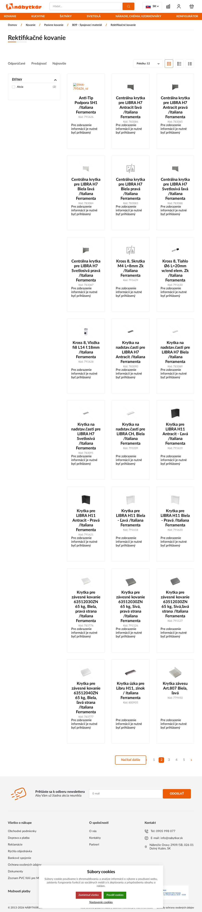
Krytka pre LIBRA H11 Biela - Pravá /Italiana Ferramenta (175, 518)
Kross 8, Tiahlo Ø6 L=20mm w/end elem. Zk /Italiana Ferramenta (175, 270)
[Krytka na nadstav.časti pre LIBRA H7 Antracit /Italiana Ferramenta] (130, 332)
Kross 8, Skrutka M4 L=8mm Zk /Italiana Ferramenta (130, 268)
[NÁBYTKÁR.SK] (23, 6)
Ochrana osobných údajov (24, 864)
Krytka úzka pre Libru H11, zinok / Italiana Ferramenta (130, 691)
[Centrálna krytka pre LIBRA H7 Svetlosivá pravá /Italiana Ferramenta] (86, 250)
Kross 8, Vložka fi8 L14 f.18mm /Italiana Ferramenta (86, 350)
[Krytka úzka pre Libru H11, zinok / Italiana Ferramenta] (130, 672)
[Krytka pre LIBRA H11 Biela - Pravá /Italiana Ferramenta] (175, 500)
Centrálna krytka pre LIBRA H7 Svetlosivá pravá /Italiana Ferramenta (85, 270)
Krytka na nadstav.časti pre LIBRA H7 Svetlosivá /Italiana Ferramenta (86, 436)
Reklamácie (15, 844)
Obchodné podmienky (22, 831)
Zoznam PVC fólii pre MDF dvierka (30, 878)
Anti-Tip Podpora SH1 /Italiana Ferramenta (86, 105)
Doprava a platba (18, 837)
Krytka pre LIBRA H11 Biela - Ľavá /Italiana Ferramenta (130, 518)
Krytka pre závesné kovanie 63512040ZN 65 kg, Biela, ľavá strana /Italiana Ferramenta (86, 698)
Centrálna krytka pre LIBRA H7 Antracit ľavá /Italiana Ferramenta (130, 107)
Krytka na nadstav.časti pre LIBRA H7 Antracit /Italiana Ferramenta (130, 352)
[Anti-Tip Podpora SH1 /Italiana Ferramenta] (86, 87)
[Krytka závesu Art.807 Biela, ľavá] (175, 672)
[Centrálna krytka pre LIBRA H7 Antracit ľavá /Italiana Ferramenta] (130, 87)
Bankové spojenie (19, 858)
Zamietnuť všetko (89, 895)
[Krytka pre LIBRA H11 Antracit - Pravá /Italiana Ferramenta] (86, 500)
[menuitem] (10, 16)
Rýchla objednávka (20, 851)
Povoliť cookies (115, 895)
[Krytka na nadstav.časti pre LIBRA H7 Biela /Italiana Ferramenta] (175, 332)
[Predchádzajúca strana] (146, 760)
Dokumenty (15, 871)
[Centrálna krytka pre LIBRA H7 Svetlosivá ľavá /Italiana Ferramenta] (175, 168)
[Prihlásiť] (178, 6)
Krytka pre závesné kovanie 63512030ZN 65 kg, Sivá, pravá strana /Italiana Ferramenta (130, 607)
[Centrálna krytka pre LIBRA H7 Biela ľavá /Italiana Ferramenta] (86, 168)
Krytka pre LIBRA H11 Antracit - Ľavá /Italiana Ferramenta (175, 434)
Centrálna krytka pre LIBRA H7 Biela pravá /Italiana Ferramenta (130, 189)
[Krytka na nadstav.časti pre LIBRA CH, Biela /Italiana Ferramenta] (130, 413)
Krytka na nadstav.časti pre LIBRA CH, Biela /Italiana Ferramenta (130, 434)
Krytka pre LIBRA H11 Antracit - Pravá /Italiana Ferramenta (86, 520)
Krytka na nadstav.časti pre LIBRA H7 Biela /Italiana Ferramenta (175, 352)
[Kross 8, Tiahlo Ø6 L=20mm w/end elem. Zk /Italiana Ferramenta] (175, 250)
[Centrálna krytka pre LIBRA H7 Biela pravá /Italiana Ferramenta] (130, 168)
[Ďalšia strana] (191, 760)
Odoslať (177, 793)
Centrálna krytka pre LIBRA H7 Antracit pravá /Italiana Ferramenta (175, 107)
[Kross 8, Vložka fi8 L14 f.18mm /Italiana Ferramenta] (86, 332)
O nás (93, 831)
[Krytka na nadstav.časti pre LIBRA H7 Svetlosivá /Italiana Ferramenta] (86, 413)
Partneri (94, 844)
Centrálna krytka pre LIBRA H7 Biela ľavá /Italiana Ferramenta (85, 189)
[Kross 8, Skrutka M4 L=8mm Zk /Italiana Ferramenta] (130, 250)
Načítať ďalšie (130, 759)
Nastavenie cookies (101, 902)
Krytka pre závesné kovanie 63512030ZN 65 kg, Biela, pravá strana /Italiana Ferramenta (86, 607)
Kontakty (95, 837)
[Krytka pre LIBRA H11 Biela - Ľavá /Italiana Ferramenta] (130, 500)
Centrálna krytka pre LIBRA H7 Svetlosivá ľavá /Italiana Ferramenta (175, 189)
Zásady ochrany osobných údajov (175, 907)
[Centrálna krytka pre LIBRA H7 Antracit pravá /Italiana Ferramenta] (175, 87)
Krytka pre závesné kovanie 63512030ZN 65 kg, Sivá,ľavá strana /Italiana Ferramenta (175, 604)
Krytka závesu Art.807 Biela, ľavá (175, 688)
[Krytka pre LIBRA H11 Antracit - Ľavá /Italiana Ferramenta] (175, 413)
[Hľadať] (128, 6)
